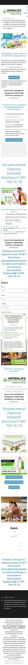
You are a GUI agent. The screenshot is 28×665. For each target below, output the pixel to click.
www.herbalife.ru (18, 347)
